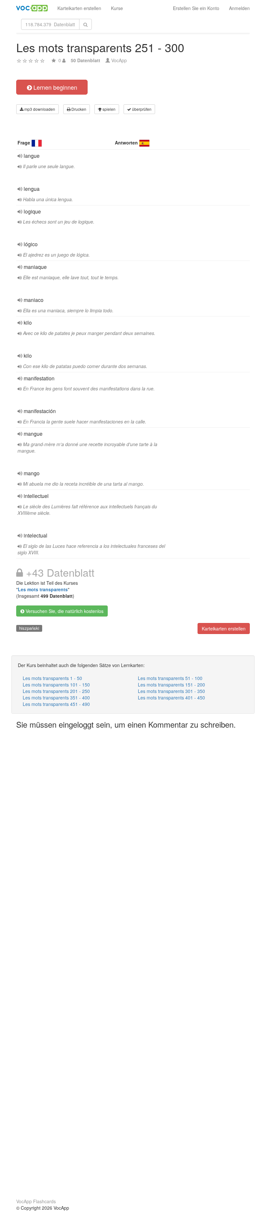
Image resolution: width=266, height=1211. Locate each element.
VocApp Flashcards (36, 1201)
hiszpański (29, 628)
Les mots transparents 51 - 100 (170, 678)
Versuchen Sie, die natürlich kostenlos (63, 611)
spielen (108, 109)
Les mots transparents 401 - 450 (171, 697)
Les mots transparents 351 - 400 (56, 697)
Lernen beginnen (54, 87)
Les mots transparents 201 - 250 (56, 691)
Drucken (78, 109)
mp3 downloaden (39, 109)
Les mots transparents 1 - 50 (52, 678)
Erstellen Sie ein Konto (196, 8)
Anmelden (239, 8)
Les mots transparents (43, 589)
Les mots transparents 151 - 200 (171, 684)
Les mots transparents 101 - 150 (56, 684)
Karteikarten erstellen (79, 8)
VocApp (119, 60)
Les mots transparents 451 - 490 (56, 704)
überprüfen (141, 109)
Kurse (117, 8)
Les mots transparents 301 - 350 (171, 691)
